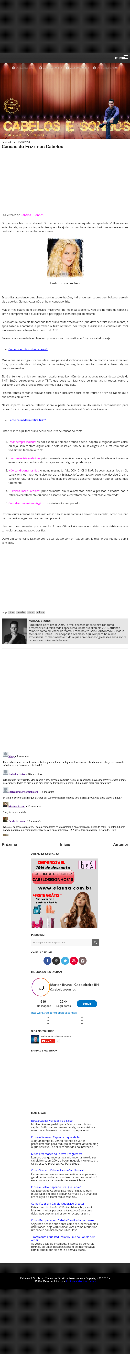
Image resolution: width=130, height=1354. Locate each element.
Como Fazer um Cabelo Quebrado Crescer (57, 1203)
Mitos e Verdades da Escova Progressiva (56, 1154)
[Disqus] (65, 705)
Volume (40, 612)
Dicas (11, 612)
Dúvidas (21, 612)
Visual (31, 612)
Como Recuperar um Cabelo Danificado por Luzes (62, 1220)
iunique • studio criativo (81, 1281)
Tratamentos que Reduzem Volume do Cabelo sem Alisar (63, 1238)
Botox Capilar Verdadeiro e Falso (52, 1121)
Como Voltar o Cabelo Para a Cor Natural (57, 1170)
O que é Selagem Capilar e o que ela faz (56, 1137)
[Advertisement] (65, 26)
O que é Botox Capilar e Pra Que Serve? (56, 1187)
